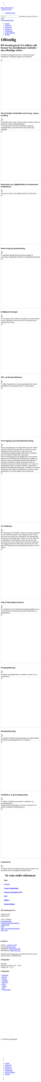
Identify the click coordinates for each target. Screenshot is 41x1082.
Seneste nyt (8, 29)
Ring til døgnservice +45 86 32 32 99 (7, 8)
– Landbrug (4, 980)
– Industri (4, 979)
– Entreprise (4, 975)
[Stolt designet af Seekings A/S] (16, 1055)
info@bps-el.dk (10, 13)
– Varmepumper (6, 989)
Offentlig (7, 884)
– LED (3, 988)
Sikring (4, 986)
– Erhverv (4, 977)
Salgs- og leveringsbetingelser (10, 928)
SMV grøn (4, 930)
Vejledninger (9, 31)
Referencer (8, 27)
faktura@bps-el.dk (14, 949)
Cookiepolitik (5, 925)
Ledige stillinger (10, 33)
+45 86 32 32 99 (11, 945)
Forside (7, 24)
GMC (2, 927)
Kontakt (7, 34)
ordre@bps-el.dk (15, 950)
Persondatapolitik (6, 921)
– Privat (3, 984)
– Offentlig (4, 982)
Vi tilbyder (8, 25)
